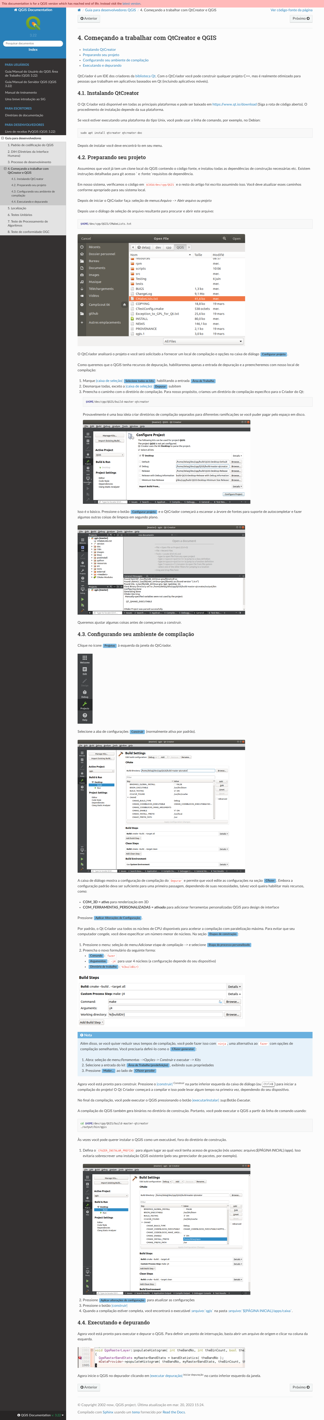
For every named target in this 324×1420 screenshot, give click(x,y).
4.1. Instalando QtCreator (27, 179)
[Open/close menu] (2, 138)
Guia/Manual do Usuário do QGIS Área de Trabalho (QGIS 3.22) (31, 73)
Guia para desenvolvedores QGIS (110, 10)
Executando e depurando (102, 65)
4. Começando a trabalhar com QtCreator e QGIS (28, 170)
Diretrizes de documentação (24, 115)
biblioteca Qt (145, 76)
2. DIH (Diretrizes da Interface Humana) (28, 153)
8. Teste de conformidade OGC (28, 232)
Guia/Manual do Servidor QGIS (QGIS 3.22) (30, 84)
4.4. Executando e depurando (29, 201)
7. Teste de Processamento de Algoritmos (28, 223)
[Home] (79, 10)
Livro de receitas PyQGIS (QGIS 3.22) (30, 131)
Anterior (90, 18)
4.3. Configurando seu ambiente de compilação (33, 193)
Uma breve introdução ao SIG (25, 99)
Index (33, 49)
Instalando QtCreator (99, 49)
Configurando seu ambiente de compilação (116, 60)
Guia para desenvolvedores (23, 138)
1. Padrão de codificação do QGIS (31, 145)
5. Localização (17, 208)
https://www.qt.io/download (234, 104)
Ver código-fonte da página (292, 10)
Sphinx (108, 1412)
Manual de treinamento (21, 92)
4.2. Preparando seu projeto (28, 185)
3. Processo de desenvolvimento (29, 162)
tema (136, 1412)
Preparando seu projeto (101, 55)
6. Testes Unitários (20, 215)
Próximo (300, 18)
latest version (131, 3)
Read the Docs (174, 1412)
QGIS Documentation (34, 10)
